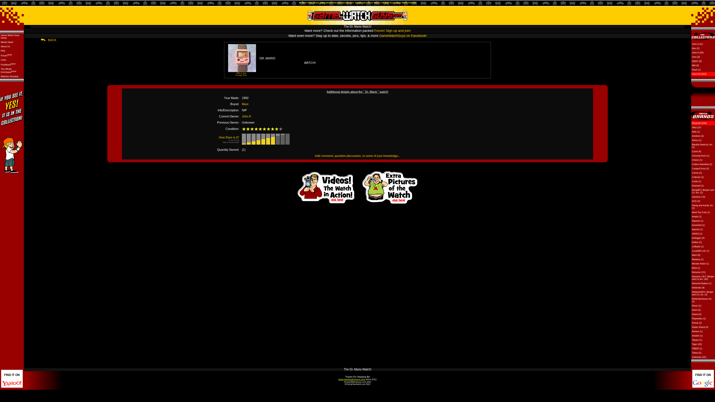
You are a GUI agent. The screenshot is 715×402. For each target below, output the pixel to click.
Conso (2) (697, 173)
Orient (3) (696, 314)
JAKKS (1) (697, 233)
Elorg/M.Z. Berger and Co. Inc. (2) (703, 191)
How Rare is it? (229, 139)
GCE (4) (696, 201)
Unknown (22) (699, 357)
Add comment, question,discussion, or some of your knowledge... (357, 155)
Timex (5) (696, 353)
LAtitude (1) (698, 246)
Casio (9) (696, 151)
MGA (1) (696, 268)
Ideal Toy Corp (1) (701, 212)
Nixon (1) (696, 305)
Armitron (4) (698, 136)
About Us (5, 46)
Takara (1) (697, 340)
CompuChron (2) (700, 168)
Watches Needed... (10, 76)
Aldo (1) (696, 131)
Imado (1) (697, 216)
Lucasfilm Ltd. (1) (700, 251)
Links (3, 60)
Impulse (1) (697, 221)
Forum (6, 55)
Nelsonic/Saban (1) (701, 283)
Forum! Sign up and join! (392, 31)
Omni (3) (696, 310)
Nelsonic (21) (699, 272)
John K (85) (698, 52)
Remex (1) (697, 331)
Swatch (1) (697, 335)
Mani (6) (696, 255)
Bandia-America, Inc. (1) (702, 146)
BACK (52, 40)
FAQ (3, 51)
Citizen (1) (697, 160)
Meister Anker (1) (700, 263)
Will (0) (695, 65)
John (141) (697, 44)
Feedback (8, 64)
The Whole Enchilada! (8, 71)
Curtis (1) (696, 181)
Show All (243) (699, 123)
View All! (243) (699, 74)
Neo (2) (696, 48)
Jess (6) (696, 57)
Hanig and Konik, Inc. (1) (703, 206)
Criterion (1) (698, 177)
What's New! (7, 42)
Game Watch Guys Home (10, 36)
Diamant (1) (698, 185)
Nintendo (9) (698, 287)
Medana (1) (698, 259)
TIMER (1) (697, 348)
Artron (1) (696, 140)
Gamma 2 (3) (698, 197)
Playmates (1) (699, 318)
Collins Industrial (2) (702, 164)
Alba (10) (696, 127)
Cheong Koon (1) (700, 155)
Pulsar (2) (697, 323)
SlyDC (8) (697, 61)
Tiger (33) (697, 344)
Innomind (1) (698, 225)
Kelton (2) (697, 242)
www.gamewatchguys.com (351, 379)
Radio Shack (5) (700, 327)
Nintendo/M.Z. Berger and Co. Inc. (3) (703, 293)
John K (246, 116)
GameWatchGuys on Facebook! (403, 36)
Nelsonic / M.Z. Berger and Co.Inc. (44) (703, 277)
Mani (245, 104)
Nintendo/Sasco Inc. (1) (702, 300)
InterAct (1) (697, 229)
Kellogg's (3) (698, 238)
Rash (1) (696, 69)
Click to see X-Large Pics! (241, 74)
